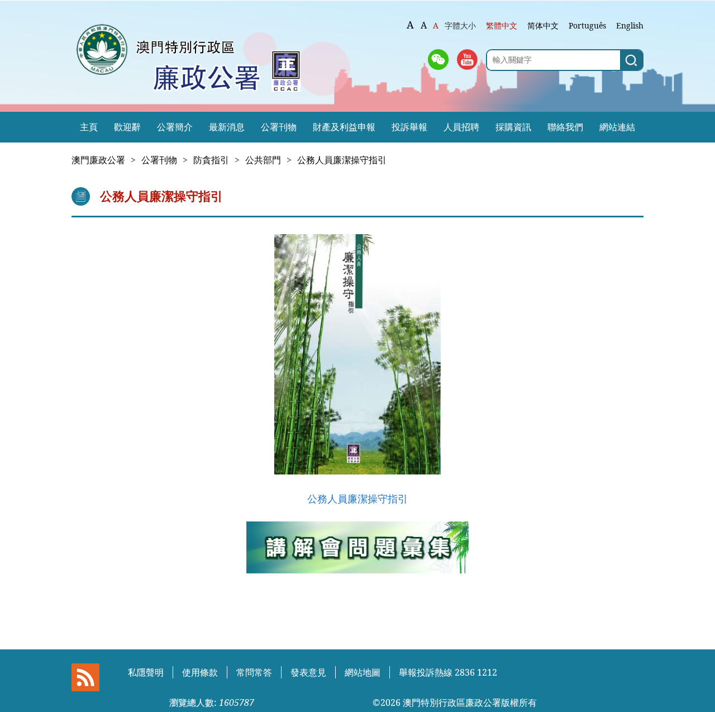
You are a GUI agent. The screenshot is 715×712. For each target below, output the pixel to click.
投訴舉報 (409, 127)
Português (587, 25)
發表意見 (308, 672)
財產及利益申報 (344, 127)
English (630, 25)
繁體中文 (501, 25)
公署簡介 (175, 127)
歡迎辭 (127, 127)
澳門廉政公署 (98, 160)
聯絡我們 (565, 127)
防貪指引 (211, 160)
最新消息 (227, 127)
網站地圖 (362, 672)
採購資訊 (513, 127)
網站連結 (617, 127)
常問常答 (254, 672)
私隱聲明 (146, 672)
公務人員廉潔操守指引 (342, 160)
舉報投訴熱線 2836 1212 (448, 672)
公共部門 (263, 160)
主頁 (89, 127)
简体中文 (543, 25)
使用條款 (200, 672)
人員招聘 (461, 127)
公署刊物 (279, 127)
